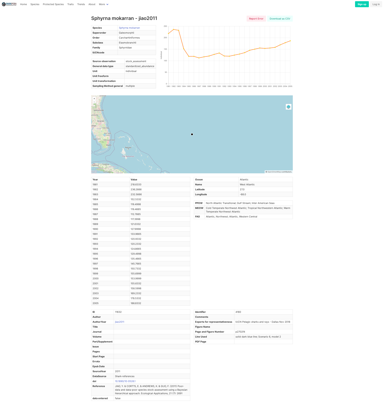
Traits (70, 4)
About (91, 4)
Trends (81, 4)
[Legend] (288, 107)
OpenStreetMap (274, 172)
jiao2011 (119, 321)
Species (34, 4)
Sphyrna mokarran (129, 27)
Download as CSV (280, 18)
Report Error (256, 18)
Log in (376, 4)
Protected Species (53, 4)
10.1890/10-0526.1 (125, 381)
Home (23, 4)
